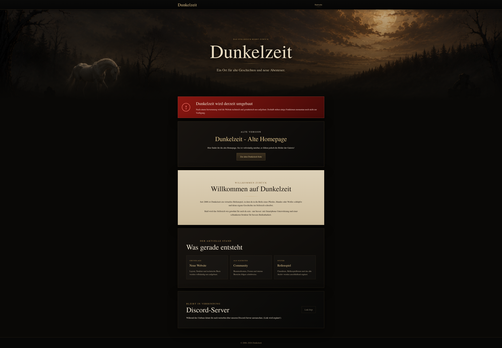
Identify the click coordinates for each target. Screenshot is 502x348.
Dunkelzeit (187, 5)
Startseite (318, 4)
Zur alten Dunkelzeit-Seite (251, 156)
